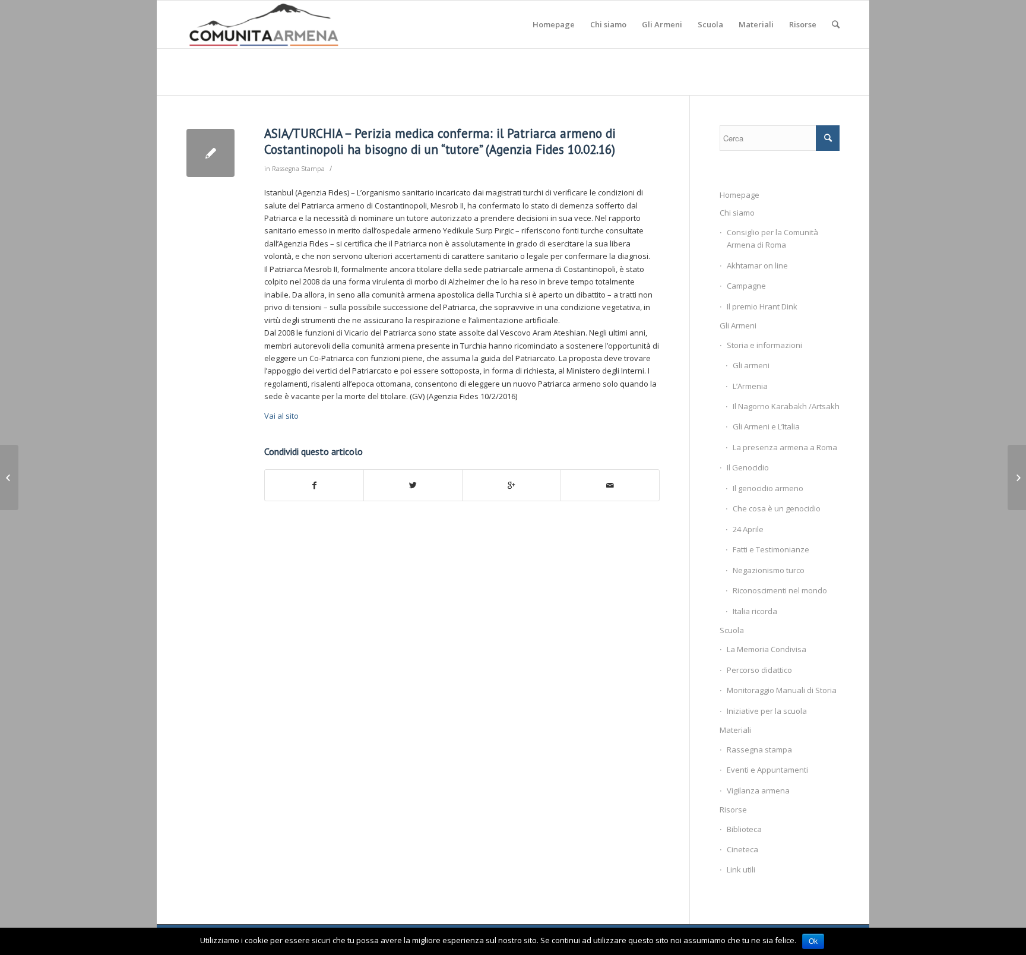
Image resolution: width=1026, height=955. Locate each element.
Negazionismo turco (769, 570)
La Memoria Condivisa (766, 649)
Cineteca (742, 849)
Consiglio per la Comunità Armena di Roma (772, 238)
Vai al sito (281, 415)
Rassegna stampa (759, 749)
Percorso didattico (759, 670)
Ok (813, 941)
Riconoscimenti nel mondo (780, 590)
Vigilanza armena (758, 790)
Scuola (732, 630)
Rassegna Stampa (298, 169)
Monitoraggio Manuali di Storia (782, 690)
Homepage (739, 194)
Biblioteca (744, 829)
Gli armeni (751, 365)
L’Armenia (750, 386)
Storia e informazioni (764, 345)
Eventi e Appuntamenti (767, 769)
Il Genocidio (748, 467)
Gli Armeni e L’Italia (766, 426)
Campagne (746, 285)
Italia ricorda (755, 611)
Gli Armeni (738, 325)
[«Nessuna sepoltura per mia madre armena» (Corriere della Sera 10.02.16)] (9, 477)
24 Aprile (748, 529)
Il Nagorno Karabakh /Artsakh (786, 406)
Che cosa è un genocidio (777, 508)
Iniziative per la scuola (767, 711)
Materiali (735, 730)
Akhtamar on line (757, 265)
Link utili (741, 869)
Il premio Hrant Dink (762, 306)
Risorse (733, 809)
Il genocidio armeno (768, 488)
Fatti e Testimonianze (771, 549)
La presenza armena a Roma (785, 447)
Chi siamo (737, 212)
